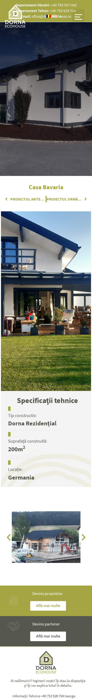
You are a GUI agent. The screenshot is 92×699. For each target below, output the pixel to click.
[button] (78, 16)
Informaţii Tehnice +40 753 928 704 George (44, 696)
